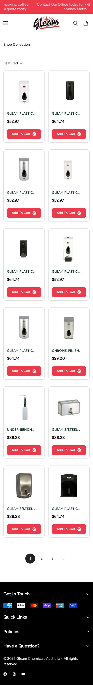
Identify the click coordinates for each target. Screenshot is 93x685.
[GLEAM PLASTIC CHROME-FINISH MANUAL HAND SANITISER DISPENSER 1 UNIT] (24, 328)
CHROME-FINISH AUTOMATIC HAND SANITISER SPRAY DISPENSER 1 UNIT (67, 351)
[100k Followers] (14, 674)
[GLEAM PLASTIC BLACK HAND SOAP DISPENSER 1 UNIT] (69, 91)
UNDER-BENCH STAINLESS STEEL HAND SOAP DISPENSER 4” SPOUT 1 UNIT (21, 430)
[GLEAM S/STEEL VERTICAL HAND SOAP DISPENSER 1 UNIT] (24, 486)
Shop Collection (16, 44)
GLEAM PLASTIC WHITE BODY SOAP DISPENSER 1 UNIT (67, 193)
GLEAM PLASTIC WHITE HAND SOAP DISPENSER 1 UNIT (22, 113)
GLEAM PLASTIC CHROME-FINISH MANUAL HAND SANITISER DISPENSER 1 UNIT (22, 351)
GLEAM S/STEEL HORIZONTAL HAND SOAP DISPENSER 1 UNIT (68, 430)
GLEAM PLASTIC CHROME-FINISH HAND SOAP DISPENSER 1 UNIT (22, 193)
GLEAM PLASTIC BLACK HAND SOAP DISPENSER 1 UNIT (67, 113)
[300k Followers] (5, 674)
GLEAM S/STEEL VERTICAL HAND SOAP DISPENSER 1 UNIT (22, 509)
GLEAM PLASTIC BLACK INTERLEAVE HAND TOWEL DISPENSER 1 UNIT (68, 509)
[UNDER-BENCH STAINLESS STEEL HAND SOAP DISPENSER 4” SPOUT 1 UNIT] (24, 407)
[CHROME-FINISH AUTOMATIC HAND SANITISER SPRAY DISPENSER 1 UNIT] (69, 328)
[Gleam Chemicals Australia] (46, 23)
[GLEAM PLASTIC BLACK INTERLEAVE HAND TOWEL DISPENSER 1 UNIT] (69, 486)
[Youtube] (23, 674)
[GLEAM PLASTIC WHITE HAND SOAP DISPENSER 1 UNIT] (24, 91)
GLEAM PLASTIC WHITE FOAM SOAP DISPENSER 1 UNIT (67, 271)
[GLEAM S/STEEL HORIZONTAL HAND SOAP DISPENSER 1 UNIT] (69, 407)
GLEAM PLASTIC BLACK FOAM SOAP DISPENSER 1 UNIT (22, 271)
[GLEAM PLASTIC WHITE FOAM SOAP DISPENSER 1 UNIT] (69, 249)
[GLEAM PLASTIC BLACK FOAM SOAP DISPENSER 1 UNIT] (24, 249)
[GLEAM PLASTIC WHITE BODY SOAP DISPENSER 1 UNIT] (69, 170)
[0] (85, 23)
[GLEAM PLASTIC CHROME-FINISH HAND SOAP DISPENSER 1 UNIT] (24, 170)
